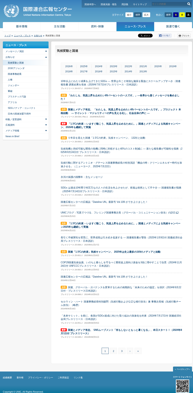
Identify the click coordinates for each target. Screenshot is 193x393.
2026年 (69, 66)
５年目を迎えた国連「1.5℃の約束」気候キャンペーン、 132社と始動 (106, 137)
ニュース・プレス (135, 27)
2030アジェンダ (16, 68)
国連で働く (173, 27)
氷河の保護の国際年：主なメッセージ (82, 177)
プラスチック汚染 (17, 96)
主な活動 (60, 27)
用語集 (124, 4)
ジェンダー (13, 85)
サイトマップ (140, 4)
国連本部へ (90, 4)
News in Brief (12, 136)
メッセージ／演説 (15, 51)
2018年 (69, 71)
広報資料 (10, 125)
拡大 (146, 15)
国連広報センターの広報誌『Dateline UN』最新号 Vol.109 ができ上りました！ (104, 201)
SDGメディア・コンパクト (22, 108)
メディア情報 (12, 130)
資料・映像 (97, 27)
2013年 (143, 71)
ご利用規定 (63, 377)
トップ (7, 35)
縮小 (129, 15)
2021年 (143, 66)
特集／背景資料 (14, 119)
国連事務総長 (15, 74)
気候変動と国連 (16, 62)
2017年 (84, 71)
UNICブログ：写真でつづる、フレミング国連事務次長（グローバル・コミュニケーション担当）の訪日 (118, 212)
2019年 (173, 66)
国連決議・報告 (109, 4)
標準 (138, 15)
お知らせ (38, 35)
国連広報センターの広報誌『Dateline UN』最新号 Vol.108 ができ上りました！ (104, 276)
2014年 (128, 71)
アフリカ (12, 102)
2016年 (99, 71)
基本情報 (21, 27)
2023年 (113, 66)
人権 (10, 79)
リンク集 (78, 377)
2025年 (84, 66)
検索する (189, 4)
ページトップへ (182, 369)
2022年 (128, 66)
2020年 (158, 66)
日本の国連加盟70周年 (19, 113)
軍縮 (10, 91)
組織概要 (7, 377)
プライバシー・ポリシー (40, 377)
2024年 (99, 66)
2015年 (113, 71)
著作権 (20, 377)
